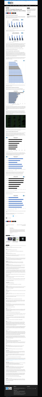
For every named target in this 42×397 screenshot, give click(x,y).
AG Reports (29, 0)
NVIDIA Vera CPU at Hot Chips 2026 (22, 241)
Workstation (22, 5)
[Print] (14, 13)
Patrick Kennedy (7, 350)
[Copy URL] (15, 13)
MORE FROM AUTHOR (12, 235)
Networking (19, 5)
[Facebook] (6, 0)
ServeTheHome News (18, 0)
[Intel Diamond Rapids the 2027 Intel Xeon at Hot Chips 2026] (9, 239)
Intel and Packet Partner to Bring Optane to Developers (10, 225)
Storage (16, 5)
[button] (35, 5)
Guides (29, 5)
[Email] (12, 13)
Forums (7, 5)
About (24, 0)
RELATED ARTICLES (8, 235)
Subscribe (31, 0)
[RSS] (30, 388)
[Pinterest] (9, 13)
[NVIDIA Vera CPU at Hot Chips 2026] (22, 239)
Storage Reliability (22, 0)
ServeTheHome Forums (34, 0)
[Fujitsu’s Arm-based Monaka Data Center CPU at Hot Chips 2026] (16, 239)
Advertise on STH (15, 390)
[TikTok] (32, 388)
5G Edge (13, 5)
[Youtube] (10, 0)
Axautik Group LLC (9, 396)
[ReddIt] (11, 13)
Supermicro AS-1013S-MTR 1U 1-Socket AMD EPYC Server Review (21, 225)
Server (10, 5)
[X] (7, 13)
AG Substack (27, 0)
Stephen (6, 308)
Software (26, 5)
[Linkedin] (7, 0)
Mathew (6, 321)
